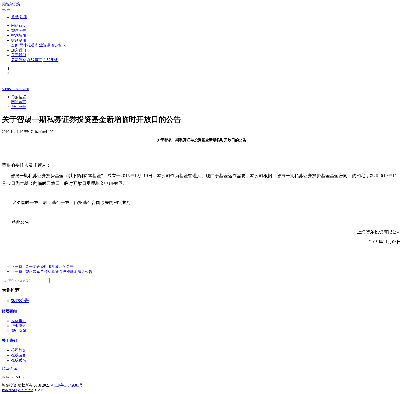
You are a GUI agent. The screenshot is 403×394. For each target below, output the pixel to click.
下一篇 (51, 272)
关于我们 (18, 55)
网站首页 (18, 26)
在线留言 (34, 60)
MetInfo (27, 390)
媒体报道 (27, 45)
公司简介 (18, 60)
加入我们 (18, 50)
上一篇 (42, 267)
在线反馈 (50, 60)
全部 (15, 45)
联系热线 (9, 369)
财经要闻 (18, 40)
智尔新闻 (18, 35)
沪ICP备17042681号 (67, 385)
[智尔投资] (201, 4)
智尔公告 (18, 30)
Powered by (11, 390)
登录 (15, 17)
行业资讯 (42, 45)
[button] (10, 89)
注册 (23, 17)
